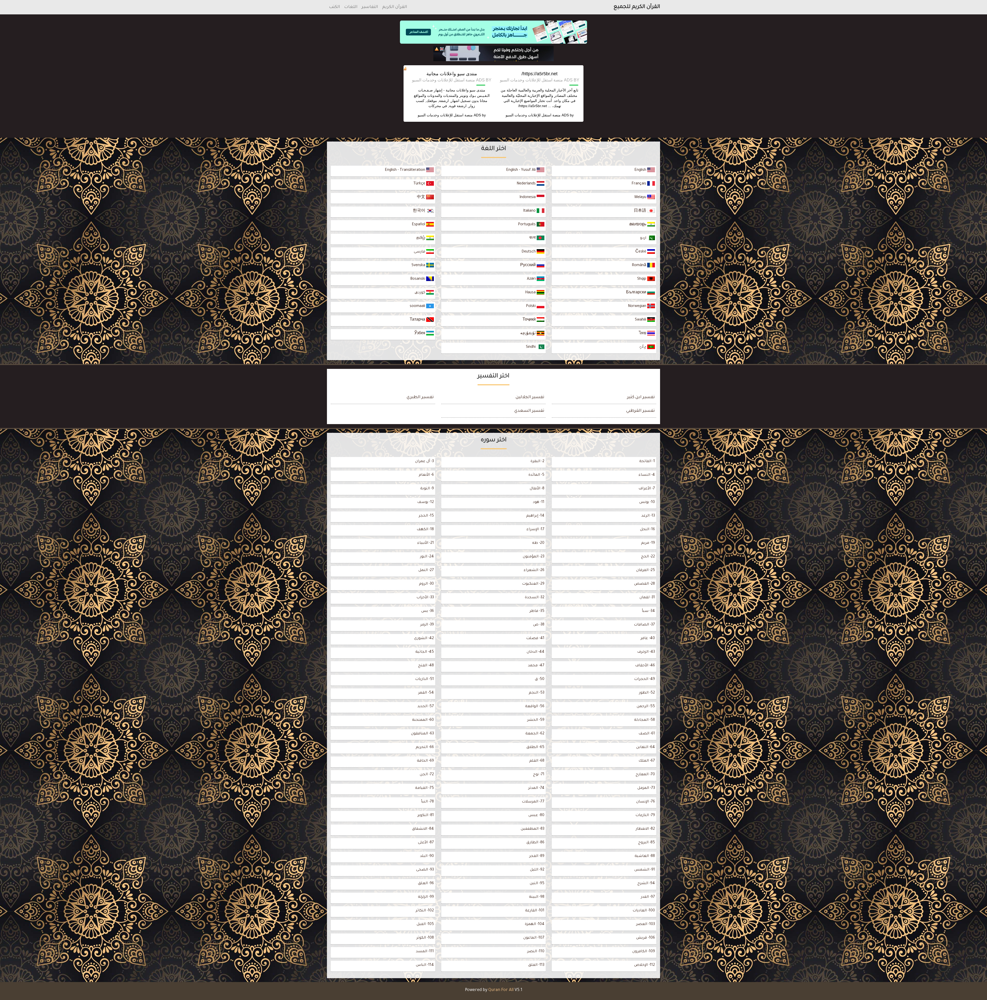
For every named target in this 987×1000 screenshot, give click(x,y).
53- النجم (536, 693)
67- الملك (646, 761)
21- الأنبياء (425, 543)
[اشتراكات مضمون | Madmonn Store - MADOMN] (493, 53)
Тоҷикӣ (530, 320)
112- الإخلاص (644, 965)
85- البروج (646, 843)
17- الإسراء (535, 530)
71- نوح (538, 775)
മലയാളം (638, 225)
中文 (421, 197)
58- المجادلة (644, 720)
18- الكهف (425, 530)
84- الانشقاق (423, 829)
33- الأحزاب (425, 598)
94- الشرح (646, 884)
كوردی (420, 293)
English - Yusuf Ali (521, 170)
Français (639, 184)
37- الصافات (644, 625)
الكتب (334, 7)
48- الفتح (426, 666)
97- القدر (648, 897)
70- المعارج (645, 775)
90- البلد (427, 856)
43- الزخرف (646, 652)
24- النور (427, 557)
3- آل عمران (424, 462)
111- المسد (425, 952)
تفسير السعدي (529, 411)
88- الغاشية (645, 856)
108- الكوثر (425, 938)
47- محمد (536, 666)
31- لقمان (647, 598)
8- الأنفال (537, 489)
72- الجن (427, 775)
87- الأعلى (426, 843)
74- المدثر (536, 788)
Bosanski (418, 279)
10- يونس (647, 502)
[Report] (437, 49)
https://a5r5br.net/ (540, 73)
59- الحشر (535, 720)
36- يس (427, 611)
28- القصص (644, 584)
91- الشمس (644, 870)
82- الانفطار (645, 829)
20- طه (538, 543)
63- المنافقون (422, 734)
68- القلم (536, 761)
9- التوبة (427, 489)
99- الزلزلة (426, 897)
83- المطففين (532, 829)
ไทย (643, 334)
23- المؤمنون (533, 557)
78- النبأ (427, 802)
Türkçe (419, 184)
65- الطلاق (535, 747)
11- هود (538, 502)
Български (636, 293)
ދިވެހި (643, 347)
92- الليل (537, 870)
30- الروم (426, 584)
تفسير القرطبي (640, 411)
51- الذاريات (424, 679)
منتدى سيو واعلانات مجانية (451, 73)
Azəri (532, 279)
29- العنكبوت (533, 584)
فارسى (420, 252)
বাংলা (533, 238)
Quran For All (501, 990)
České (641, 252)
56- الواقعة (534, 707)
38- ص (538, 625)
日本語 (640, 211)
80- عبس (536, 816)
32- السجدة (534, 598)
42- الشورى (424, 639)
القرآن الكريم (394, 7)
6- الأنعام (426, 475)
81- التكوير (425, 816)
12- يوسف (425, 502)
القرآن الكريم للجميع (637, 7)
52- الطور (647, 693)
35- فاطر (536, 611)
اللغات (351, 7)
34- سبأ (648, 611)
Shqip (642, 279)
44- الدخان (535, 652)
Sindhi (531, 347)
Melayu (640, 197)
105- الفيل (425, 924)
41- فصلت (535, 639)
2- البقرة (537, 462)
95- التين (537, 884)
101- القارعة (534, 911)
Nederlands (527, 184)
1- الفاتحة (647, 462)
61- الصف (646, 734)
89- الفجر (536, 856)
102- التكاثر (425, 911)
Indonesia (528, 197)
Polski (531, 306)
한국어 (419, 211)
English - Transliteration (405, 170)
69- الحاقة (425, 761)
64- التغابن (645, 747)
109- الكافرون (643, 952)
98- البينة (536, 897)
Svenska (419, 266)
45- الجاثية (424, 652)
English (640, 170)
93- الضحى (425, 870)
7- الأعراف (646, 489)
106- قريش (645, 938)
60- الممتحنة (423, 720)
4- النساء (646, 475)
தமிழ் (421, 238)
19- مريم (648, 543)
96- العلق (426, 884)
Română (639, 266)
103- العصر (645, 924)
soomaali (418, 306)
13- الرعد (648, 516)
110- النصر (535, 952)
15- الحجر (426, 516)
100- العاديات (644, 911)
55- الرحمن (646, 707)
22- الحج (648, 557)
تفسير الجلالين (530, 397)
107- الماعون (533, 938)
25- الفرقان (645, 570)
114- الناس (425, 965)
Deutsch (529, 252)
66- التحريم (425, 747)
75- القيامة (424, 788)
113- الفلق (536, 965)
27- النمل (426, 570)
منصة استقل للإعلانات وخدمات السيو (533, 115)
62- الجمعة (534, 734)
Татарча (418, 320)
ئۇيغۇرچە (528, 334)
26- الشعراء (534, 570)
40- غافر (648, 639)
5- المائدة (536, 475)
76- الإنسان (645, 802)
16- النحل (647, 530)
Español (419, 225)
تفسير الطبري (420, 397)
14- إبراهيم (535, 516)
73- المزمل (646, 788)
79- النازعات (645, 816)
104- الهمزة (534, 924)
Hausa (531, 293)
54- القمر (426, 693)
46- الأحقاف (645, 666)
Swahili (641, 320)
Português (527, 225)
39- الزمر (427, 625)
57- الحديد (425, 707)
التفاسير (370, 7)
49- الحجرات (644, 679)
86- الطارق (535, 843)
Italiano (530, 211)
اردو (643, 238)
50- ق (539, 679)
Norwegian (637, 306)
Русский (528, 266)
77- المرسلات (533, 802)
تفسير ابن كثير (641, 397)
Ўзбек (420, 334)
